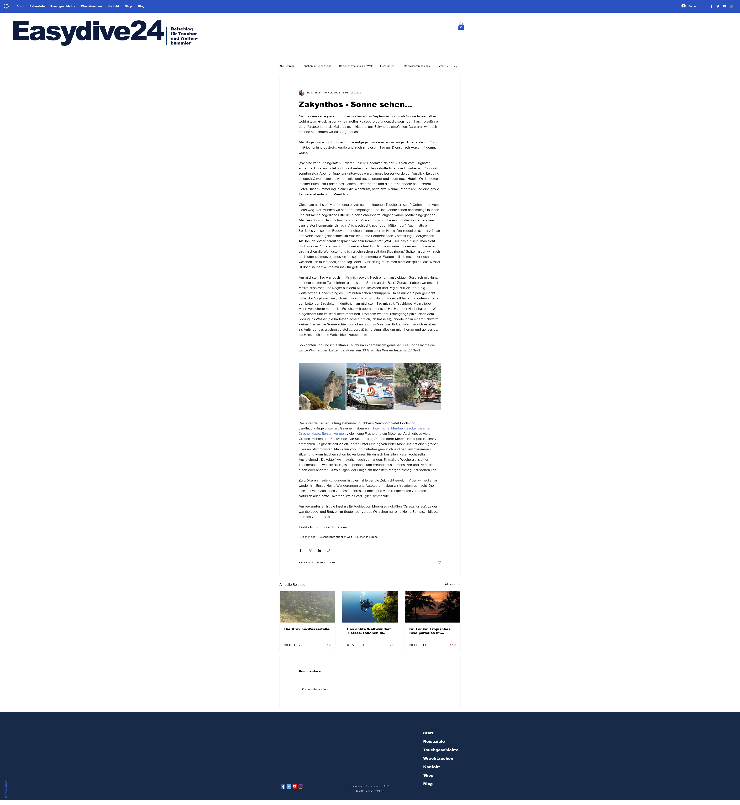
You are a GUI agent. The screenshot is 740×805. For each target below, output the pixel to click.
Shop (428, 775)
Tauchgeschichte (440, 750)
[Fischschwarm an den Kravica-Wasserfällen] (307, 607)
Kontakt (431, 767)
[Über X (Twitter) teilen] (310, 550)
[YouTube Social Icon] (295, 786)
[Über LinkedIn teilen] (319, 550)
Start (428, 733)
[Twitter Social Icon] (289, 786)
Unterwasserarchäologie (416, 65)
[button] (461, 26)
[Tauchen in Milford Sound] (370, 607)
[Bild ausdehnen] (322, 386)
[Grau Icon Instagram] (731, 6)
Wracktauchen (438, 758)
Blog (428, 784)
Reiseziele (434, 741)
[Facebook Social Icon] (283, 786)
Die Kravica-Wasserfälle (307, 629)
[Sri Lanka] (432, 607)
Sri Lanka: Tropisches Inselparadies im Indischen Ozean (430, 631)
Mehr (441, 65)
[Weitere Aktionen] (439, 92)
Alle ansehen (453, 584)
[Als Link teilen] (329, 550)
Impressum (357, 786)
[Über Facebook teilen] (300, 550)
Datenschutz (373, 786)
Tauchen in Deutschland (316, 65)
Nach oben (6, 789)
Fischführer (387, 65)
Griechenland (307, 536)
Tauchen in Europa (366, 536)
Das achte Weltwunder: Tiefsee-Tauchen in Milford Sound (369, 631)
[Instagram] (301, 786)
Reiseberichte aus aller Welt (356, 65)
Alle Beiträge (287, 65)
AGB (386, 786)
